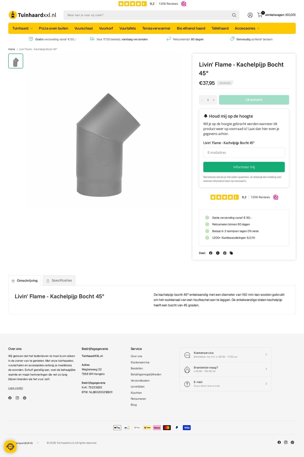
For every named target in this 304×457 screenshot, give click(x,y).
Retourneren (138, 399)
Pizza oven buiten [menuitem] (53, 28)
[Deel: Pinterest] (224, 253)
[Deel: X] (217, 253)
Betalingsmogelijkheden (146, 374)
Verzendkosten (140, 380)
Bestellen (137, 368)
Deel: (202, 253)
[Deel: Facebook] (210, 253)
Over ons (136, 356)
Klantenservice (140, 362)
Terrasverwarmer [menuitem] (156, 28)
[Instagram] (19, 398)
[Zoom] (174, 61)
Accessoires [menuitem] (245, 28)
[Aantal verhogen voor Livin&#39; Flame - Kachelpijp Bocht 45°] (214, 100)
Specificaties (62, 280)
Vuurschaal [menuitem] (83, 28)
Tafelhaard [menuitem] (220, 28)
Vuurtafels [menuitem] (127, 28)
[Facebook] (11, 398)
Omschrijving (27, 280)
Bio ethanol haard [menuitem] (191, 28)
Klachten (136, 393)
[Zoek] (234, 15)
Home (11, 49)
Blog (134, 405)
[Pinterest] (26, 398)
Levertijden (138, 386)
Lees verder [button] (15, 388)
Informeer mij (244, 167)
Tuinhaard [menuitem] (20, 28)
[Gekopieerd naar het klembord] (231, 253)
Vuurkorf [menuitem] (106, 28)
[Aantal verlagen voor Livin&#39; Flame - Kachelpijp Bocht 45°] (202, 100)
